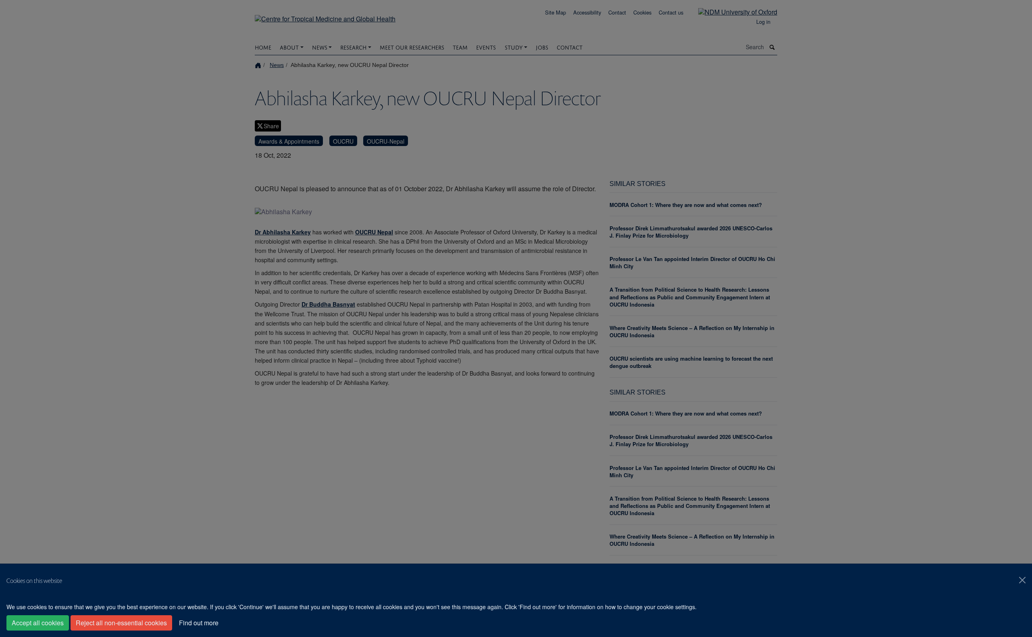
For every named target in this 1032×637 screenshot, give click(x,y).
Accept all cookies (38, 622)
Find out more (198, 622)
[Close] (1022, 580)
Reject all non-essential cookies (121, 622)
